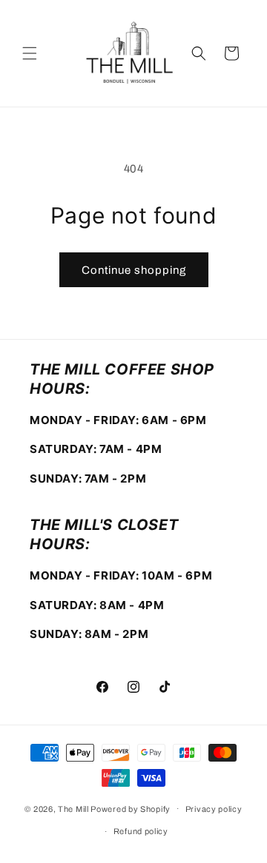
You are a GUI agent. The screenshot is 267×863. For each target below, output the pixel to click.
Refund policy (140, 831)
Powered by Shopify (130, 808)
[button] (29, 53)
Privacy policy (214, 809)
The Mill (73, 808)
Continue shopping (134, 270)
